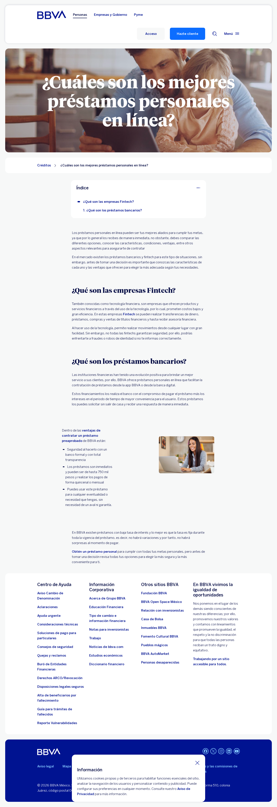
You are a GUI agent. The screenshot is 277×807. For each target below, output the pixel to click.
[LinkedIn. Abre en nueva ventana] (229, 751)
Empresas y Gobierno (110, 15)
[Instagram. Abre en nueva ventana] (221, 751)
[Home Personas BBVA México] (51, 14)
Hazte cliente (187, 34)
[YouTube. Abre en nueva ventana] (237, 751)
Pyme (138, 15)
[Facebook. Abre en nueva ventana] (206, 751)
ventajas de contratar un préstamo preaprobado (81, 435)
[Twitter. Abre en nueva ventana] (213, 751)
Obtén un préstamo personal (94, 552)
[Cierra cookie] (197, 762)
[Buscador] (214, 33)
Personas (80, 15)
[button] (151, 34)
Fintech (129, 314)
